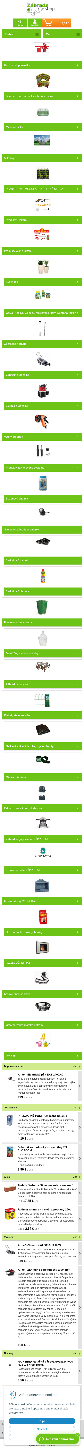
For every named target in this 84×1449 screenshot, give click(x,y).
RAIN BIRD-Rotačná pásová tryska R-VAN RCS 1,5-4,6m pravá (45, 1363)
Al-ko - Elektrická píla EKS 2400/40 (40, 1074)
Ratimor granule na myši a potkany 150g (44, 1209)
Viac (75, 1066)
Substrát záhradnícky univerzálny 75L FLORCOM (43, 1149)
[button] (77, 1435)
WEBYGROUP (48, 1445)
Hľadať (20, 25)
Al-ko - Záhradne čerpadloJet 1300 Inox (44, 1269)
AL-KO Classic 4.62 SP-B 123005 (39, 1245)
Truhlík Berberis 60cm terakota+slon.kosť (45, 1185)
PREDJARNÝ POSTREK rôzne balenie (42, 1115)
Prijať (42, 1421)
